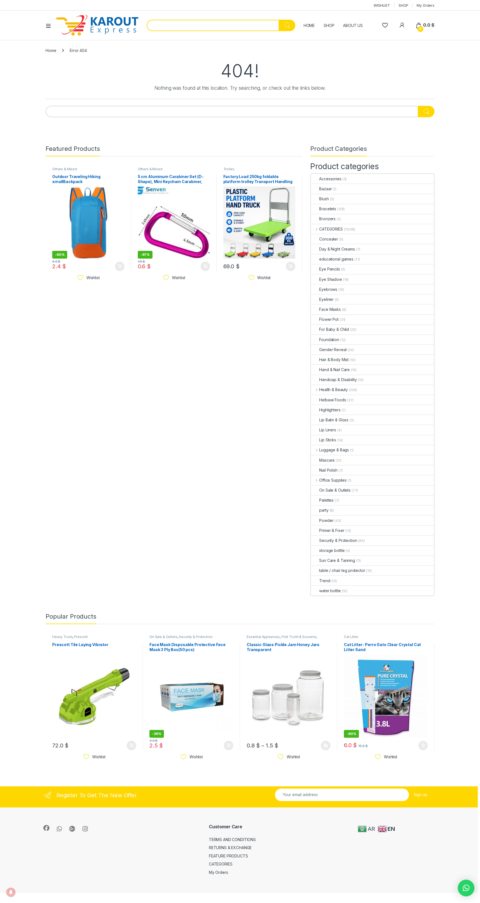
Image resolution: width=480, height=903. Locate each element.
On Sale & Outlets (335, 490)
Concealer (328, 239)
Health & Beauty (333, 389)
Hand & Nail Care (334, 369)
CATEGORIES (330, 229)
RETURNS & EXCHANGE (230, 847)
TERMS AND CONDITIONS (232, 839)
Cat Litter (351, 637)
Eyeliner (326, 299)
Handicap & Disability (338, 379)
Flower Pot (329, 319)
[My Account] (402, 25)
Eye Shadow (330, 279)
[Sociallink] (46, 828)
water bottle (330, 590)
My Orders (425, 5)
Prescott (81, 637)
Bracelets (327, 208)
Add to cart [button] (119, 266)
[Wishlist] (385, 25)
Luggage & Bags (334, 449)
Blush (324, 198)
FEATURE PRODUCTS (228, 856)
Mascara (326, 460)
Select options (324, 745)
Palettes (326, 500)
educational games (336, 259)
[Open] (50, 26)
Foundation (329, 339)
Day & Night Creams (337, 249)
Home (51, 50)
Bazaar (325, 188)
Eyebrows (328, 289)
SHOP (403, 5)
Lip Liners (327, 429)
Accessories (330, 178)
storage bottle (331, 550)
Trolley (228, 169)
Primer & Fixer (331, 530)
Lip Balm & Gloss (333, 419)
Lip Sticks (327, 439)
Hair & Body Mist (334, 359)
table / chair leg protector (342, 570)
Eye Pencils (329, 269)
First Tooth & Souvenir (298, 637)
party (323, 510)
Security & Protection (338, 540)
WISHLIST (382, 5)
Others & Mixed (64, 169)
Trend (324, 580)
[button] (466, 888)
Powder (326, 520)
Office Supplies (333, 480)
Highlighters (329, 409)
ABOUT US (353, 25)
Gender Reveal (332, 349)
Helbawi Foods (332, 399)
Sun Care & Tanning (337, 560)
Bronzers (327, 218)
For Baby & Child (334, 329)
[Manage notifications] (10, 892)
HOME (309, 25)
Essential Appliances (263, 637)
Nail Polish (328, 470)
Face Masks (330, 309)
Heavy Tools (62, 637)
